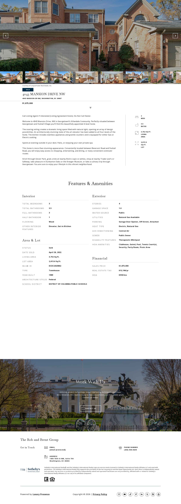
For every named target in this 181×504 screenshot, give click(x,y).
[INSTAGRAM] (119, 494)
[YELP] (147, 494)
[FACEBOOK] (136, 494)
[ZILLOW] (158, 494)
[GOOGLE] (153, 494)
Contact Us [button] (90, 408)
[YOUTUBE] (125, 494)
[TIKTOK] (130, 494)
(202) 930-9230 (130, 450)
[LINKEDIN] (142, 494)
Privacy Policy (100, 494)
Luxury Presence (41, 494)
